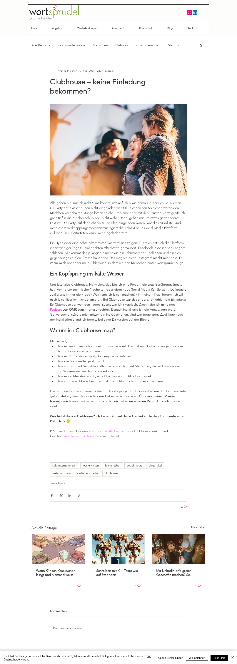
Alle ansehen (198, 527)
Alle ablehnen (197, 658)
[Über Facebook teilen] (52, 495)
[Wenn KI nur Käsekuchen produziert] (58, 549)
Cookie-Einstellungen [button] (170, 658)
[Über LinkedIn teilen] (70, 495)
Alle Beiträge (40, 45)
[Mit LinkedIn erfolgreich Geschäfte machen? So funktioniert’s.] (178, 549)
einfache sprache (88, 473)
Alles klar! (219, 658)
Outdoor (121, 45)
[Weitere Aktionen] (185, 70)
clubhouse (111, 473)
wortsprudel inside (71, 45)
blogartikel (155, 465)
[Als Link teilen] (79, 495)
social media (134, 465)
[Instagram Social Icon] (189, 12)
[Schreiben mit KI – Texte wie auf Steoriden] (118, 549)
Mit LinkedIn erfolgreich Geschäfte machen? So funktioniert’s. (173, 573)
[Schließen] (232, 657)
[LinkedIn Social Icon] (195, 12)
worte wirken (91, 465)
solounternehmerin (64, 465)
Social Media (58, 482)
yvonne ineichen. (42, 18)
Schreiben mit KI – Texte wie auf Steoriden (117, 573)
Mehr (172, 45)
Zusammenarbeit (148, 45)
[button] (201, 45)
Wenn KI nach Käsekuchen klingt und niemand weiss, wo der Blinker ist (58, 573)
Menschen (100, 45)
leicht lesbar (113, 465)
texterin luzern (61, 473)
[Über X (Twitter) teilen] (61, 495)
